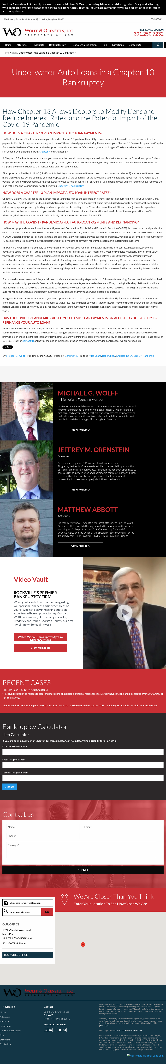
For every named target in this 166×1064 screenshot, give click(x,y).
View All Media (40, 647)
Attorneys (22, 44)
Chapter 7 (44, 151)
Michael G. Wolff (15, 355)
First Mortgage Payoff (13, 759)
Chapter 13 (122, 355)
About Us (39, 44)
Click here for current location (25, 902)
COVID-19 (136, 355)
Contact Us (135, 44)
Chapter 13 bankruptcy (70, 185)
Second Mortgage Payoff (15, 772)
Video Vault (156, 19)
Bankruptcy (71, 355)
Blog (104, 44)
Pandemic (148, 355)
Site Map (103, 1025)
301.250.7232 (149, 33)
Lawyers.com (120, 1030)
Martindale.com (135, 1030)
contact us (28, 340)
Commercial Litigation (85, 44)
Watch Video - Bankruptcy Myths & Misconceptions (40, 638)
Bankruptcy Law (57, 44)
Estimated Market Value (14, 746)
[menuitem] (8, 45)
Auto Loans (95, 355)
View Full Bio (80, 429)
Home (8, 44)
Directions (118, 44)
